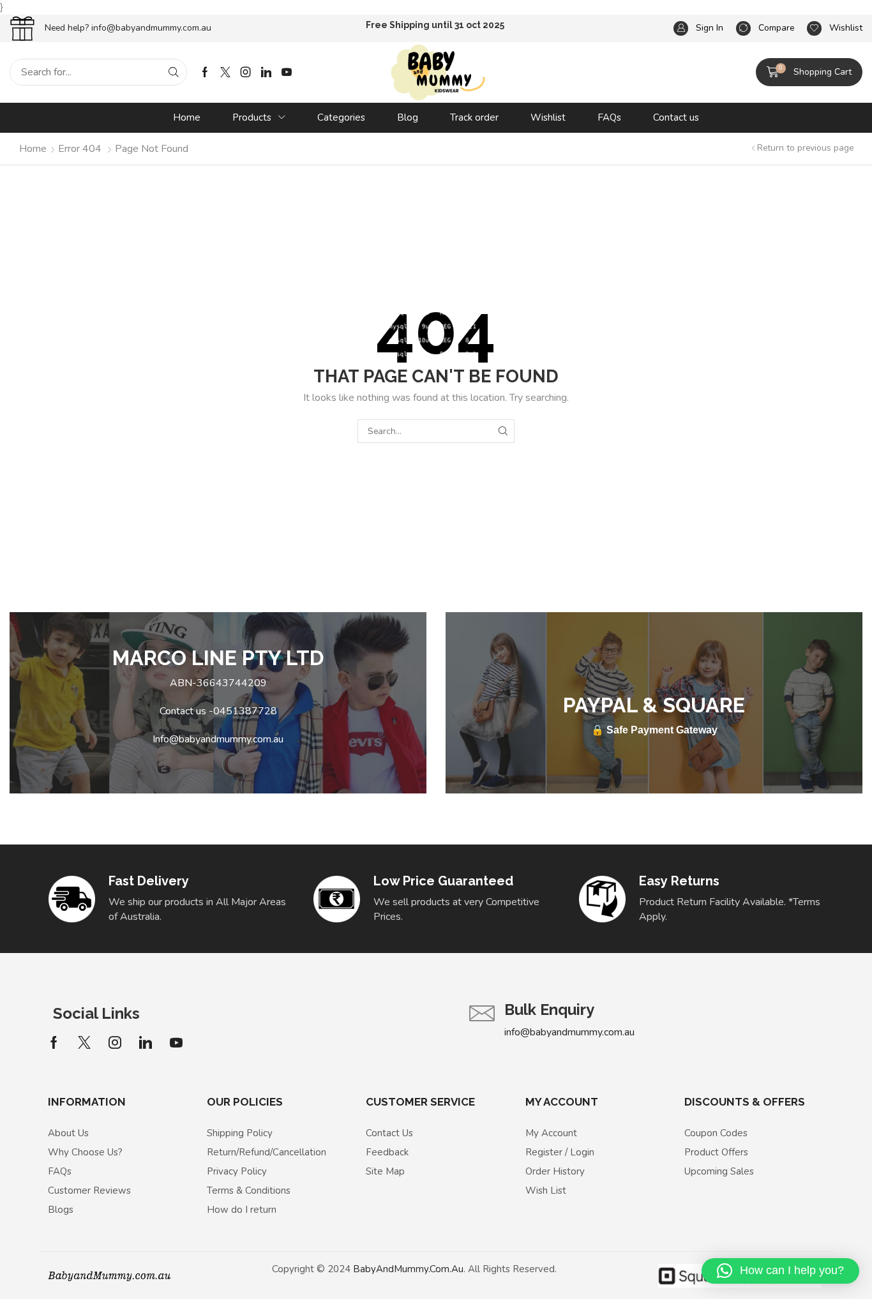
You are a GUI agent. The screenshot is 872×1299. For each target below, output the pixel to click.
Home (33, 149)
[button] (809, 72)
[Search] (173, 72)
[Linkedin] (266, 72)
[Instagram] (246, 72)
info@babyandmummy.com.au (151, 28)
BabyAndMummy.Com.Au (408, 1269)
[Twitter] (225, 72)
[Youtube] (287, 72)
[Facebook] (205, 72)
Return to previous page (805, 148)
